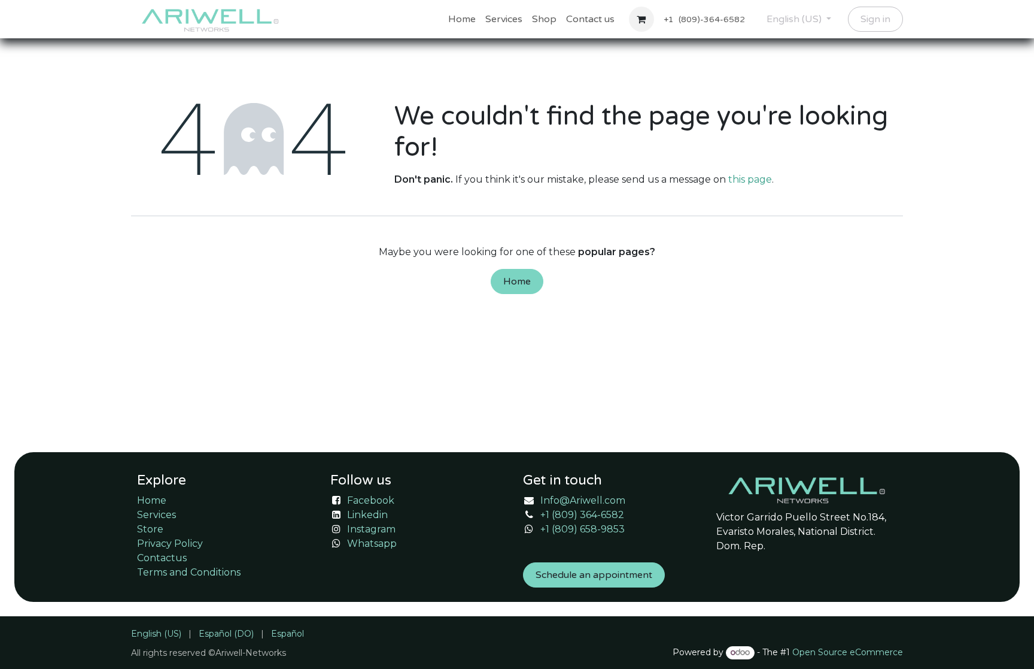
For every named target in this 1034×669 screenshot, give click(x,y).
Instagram (371, 529)
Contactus (162, 558)
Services (156, 514)
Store (150, 529)
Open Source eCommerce (847, 652)
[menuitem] (461, 19)
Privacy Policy (170, 543)
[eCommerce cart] (641, 19)
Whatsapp (372, 543)
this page (750, 179)
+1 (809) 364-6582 (582, 514)
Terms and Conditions (189, 572)
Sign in (875, 19)
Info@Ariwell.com (582, 500)
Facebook (370, 500)
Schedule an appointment (594, 575)
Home (517, 281)
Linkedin (367, 514)
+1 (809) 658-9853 (582, 529)
